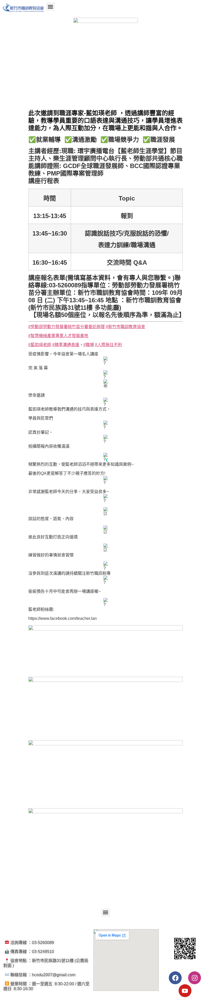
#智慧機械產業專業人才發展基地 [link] (58, 335)
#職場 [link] (88, 345)
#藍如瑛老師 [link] (39, 345)
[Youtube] (185, 990)
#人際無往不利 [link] (108, 345)
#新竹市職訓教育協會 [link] (125, 326)
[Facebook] (175, 977)
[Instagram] (194, 977)
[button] (50, 6)
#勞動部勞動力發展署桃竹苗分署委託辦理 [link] (66, 326)
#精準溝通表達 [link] (65, 345)
